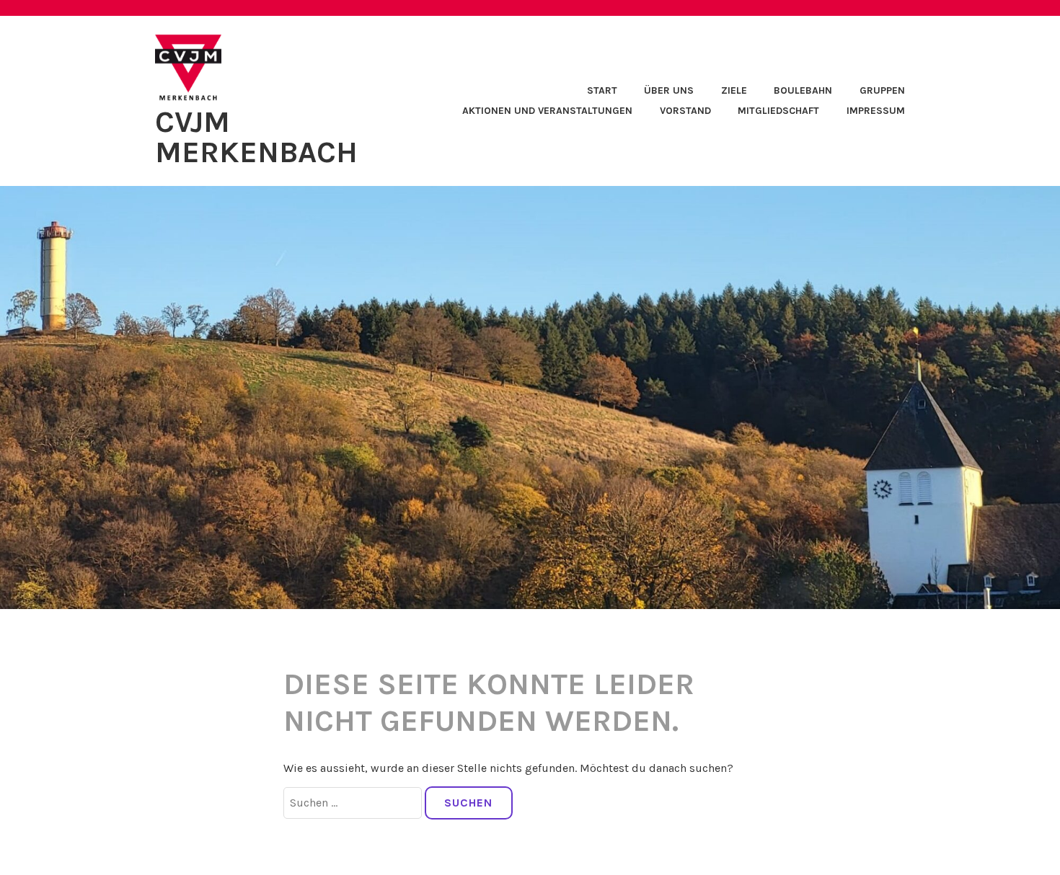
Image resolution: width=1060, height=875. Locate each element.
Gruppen (882, 90)
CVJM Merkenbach (256, 137)
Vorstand (685, 111)
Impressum (876, 111)
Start (602, 90)
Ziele (734, 90)
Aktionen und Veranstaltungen (547, 111)
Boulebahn (803, 90)
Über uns (669, 90)
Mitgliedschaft (778, 111)
